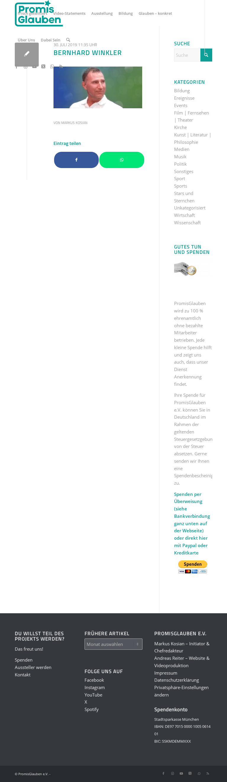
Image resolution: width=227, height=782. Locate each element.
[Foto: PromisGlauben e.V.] (27, 55)
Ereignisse (184, 98)
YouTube (93, 695)
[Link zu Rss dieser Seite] (60, 66)
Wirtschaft (184, 215)
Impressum (165, 673)
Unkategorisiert (189, 208)
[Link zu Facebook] (16, 66)
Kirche (180, 127)
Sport (179, 178)
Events (180, 105)
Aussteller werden (33, 667)
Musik (180, 156)
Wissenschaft (187, 222)
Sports (180, 186)
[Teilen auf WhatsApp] (121, 160)
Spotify (92, 709)
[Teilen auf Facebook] (76, 160)
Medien (181, 149)
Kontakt (22, 675)
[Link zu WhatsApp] (52, 66)
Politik (180, 164)
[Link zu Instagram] (25, 66)
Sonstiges (183, 171)
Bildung (182, 90)
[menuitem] (32, 13)
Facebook (94, 680)
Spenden (24, 660)
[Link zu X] (43, 66)
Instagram (95, 687)
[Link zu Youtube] (34, 66)
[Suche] (68, 40)
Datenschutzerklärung (176, 680)
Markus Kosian (74, 122)
